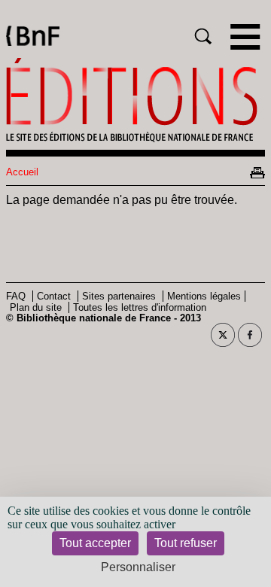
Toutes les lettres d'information (139, 307)
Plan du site (36, 307)
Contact (54, 296)
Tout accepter (95, 543)
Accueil (22, 172)
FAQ (16, 296)
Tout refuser (185, 543)
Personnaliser (138, 567)
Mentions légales (204, 296)
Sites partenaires (119, 296)
